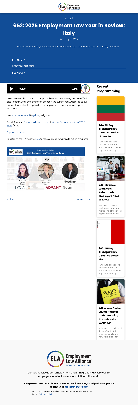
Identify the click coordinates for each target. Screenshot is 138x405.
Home (68, 18)
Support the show (16, 132)
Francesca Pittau (32, 122)
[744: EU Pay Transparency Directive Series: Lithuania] (111, 108)
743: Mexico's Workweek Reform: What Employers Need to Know (109, 192)
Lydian (35, 115)
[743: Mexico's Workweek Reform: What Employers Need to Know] (111, 168)
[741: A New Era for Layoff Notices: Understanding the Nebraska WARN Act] (111, 291)
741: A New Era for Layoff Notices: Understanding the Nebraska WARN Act (110, 315)
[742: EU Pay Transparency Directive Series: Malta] (111, 232)
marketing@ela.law (76, 386)
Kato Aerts (17, 115)
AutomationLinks (46, 394)
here (37, 139)
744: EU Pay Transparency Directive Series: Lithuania (109, 131)
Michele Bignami (60, 122)
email (27, 115)
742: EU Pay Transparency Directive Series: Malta (109, 254)
